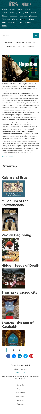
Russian (12, 9)
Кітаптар (21, 46)
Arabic (19, 13)
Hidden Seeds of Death (20, 265)
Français (20, 9)
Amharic (15, 19)
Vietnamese (6, 19)
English (4, 9)
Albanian (12, 22)
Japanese (13, 16)
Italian (4, 13)
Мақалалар (20, 42)
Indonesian (33, 16)
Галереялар (11, 46)
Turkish (12, 13)
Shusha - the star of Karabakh (18, 325)
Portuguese (23, 16)
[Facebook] (8, 356)
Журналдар (30, 42)
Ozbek (4, 26)
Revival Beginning (16, 235)
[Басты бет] (20, 4)
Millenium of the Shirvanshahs (15, 203)
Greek (4, 22)
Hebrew (31, 19)
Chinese (4, 16)
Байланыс (31, 46)
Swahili (28, 22)
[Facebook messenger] (14, 356)
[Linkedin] (20, 356)
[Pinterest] (31, 356)
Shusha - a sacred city (19, 292)
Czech (26, 13)
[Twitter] (25, 356)
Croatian (20, 22)
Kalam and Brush (16, 177)
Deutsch (28, 9)
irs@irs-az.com (20, 373)
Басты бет (9, 42)
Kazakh (23, 19)
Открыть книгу (7, 157)
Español (33, 13)
